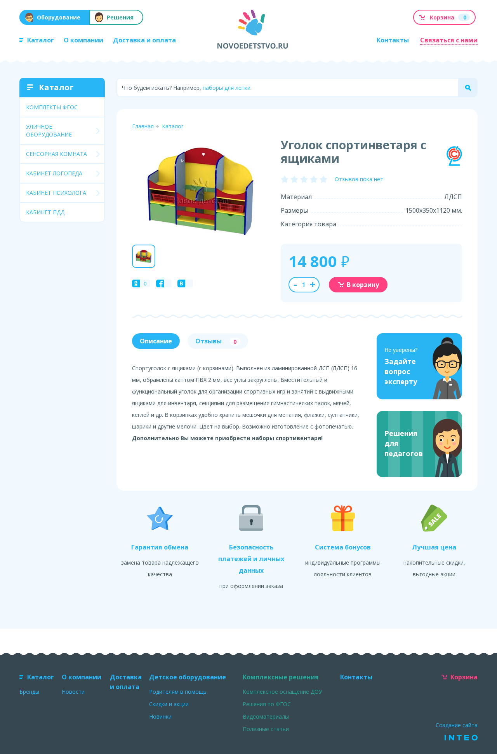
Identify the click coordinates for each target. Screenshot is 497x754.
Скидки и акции (169, 704)
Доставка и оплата (144, 40)
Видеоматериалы (266, 716)
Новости (73, 691)
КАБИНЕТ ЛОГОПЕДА (54, 173)
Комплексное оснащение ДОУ (282, 691)
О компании (83, 40)
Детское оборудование (187, 677)
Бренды (29, 691)
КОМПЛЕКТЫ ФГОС (52, 107)
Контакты (393, 40)
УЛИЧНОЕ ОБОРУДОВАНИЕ (49, 130)
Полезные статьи (266, 729)
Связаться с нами (449, 40)
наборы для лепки (226, 87)
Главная (143, 126)
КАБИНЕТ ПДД (45, 212)
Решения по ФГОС (267, 704)
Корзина (464, 677)
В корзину (363, 284)
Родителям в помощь (178, 691)
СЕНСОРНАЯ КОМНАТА (56, 153)
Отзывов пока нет (359, 179)
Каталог (40, 40)
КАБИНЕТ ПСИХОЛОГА (56, 192)
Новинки (160, 716)
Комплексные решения (281, 677)
